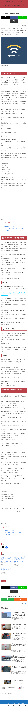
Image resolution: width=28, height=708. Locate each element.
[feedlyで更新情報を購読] (7, 599)
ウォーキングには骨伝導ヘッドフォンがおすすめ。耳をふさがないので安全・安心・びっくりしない (19, 559)
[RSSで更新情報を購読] (20, 599)
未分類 (4, 581)
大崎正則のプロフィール (10, 226)
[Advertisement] (14, 204)
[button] (14, 21)
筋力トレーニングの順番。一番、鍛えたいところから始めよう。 (6, 569)
